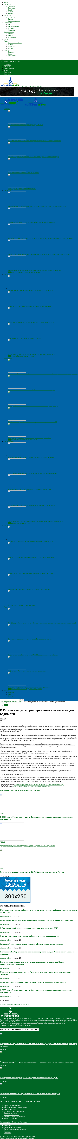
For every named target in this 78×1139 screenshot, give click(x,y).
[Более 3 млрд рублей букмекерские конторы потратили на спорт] (17, 571)
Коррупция (12, 37)
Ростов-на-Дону (5, 1122)
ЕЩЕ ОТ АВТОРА (34, 790)
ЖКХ (10, 10)
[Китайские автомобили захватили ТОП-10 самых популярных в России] (17, 653)
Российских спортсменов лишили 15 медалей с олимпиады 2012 (30, 541)
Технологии (12, 56)
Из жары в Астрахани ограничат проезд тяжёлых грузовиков (29, 687)
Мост (2, 813)
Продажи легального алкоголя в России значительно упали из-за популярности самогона (39, 254)
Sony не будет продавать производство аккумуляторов (31, 786)
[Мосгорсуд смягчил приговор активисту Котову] (17, 336)
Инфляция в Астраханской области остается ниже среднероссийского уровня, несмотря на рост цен (42, 374)
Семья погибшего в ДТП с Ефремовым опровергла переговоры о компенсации (35, 521)
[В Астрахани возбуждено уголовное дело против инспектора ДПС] (17, 456)
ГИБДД (10, 45)
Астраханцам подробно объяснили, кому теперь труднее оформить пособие (34, 270)
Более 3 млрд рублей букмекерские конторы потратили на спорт (30, 573)
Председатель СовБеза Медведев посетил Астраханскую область (30, 290)
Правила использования (12, 1127)
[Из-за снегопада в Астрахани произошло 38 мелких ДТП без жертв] (17, 504)
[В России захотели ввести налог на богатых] (17, 171)
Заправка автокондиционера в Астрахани (14, 1004)
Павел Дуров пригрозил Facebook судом (22, 189)
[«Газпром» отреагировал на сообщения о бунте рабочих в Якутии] (17, 320)
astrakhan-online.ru (6, 916)
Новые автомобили (15, 43)
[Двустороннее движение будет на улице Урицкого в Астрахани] (17, 637)
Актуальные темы (10, 1109)
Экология (11, 6)
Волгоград (15, 1122)
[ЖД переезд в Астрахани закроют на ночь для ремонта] (17, 669)
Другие (6, 50)
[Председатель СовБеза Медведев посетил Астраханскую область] (17, 288)
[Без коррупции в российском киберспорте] (17, 603)
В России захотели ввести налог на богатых (23, 173)
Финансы (11, 30)
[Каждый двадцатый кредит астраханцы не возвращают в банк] (17, 436)
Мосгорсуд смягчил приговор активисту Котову (25, 338)
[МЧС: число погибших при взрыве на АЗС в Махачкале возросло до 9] (17, 472)
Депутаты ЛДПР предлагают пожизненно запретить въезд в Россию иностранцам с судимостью (41, 238)
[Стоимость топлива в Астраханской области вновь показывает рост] (17, 221)
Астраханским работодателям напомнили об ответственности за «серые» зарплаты (37, 206)
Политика (7, 15)
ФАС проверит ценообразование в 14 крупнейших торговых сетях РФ (32, 422)
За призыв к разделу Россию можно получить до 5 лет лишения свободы (39, 785)
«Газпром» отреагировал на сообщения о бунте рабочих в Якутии (31, 322)
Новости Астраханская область (15, 1117)
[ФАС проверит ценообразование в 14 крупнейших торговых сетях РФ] (17, 420)
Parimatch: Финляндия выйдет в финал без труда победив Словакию (31, 557)
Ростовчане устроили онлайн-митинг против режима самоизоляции (31, 354)
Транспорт (11, 8)
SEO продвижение (29, 1136)
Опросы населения (10, 1113)
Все (9, 272)
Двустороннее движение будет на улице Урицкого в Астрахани (30, 639)
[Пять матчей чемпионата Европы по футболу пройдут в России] (17, 587)
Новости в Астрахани (11, 1115)
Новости (7, 2)
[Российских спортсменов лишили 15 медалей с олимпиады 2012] (17, 539)
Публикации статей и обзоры (14, 1111)
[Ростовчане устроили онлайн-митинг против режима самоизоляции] (17, 352)
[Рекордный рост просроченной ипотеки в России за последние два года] (17, 404)
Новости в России (10, 1118)
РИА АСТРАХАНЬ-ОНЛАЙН (12, 1136)
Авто (6, 41)
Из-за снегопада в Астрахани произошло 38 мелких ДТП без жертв (31, 505)
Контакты (7, 74)
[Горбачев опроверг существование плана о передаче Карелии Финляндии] (17, 155)
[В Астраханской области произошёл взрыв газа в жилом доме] (17, 488)
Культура (11, 52)
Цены (10, 24)
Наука (10, 54)
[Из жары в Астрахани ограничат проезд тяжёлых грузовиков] (17, 685)
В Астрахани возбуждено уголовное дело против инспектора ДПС (31, 457)
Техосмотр (11, 46)
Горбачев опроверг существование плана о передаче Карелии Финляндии (33, 157)
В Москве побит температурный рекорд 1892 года (25, 125)
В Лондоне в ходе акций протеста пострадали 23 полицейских (30, 306)
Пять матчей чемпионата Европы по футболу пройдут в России (30, 589)
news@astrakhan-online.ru (22, 1025)
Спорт (6, 39)
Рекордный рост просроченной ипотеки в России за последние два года (33, 406)
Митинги (11, 17)
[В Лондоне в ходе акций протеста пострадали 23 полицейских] (17, 304)
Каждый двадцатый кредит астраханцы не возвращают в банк (29, 438)
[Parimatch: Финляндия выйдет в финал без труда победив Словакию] (17, 555)
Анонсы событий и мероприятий (15, 1107)
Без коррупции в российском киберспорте (22, 605)
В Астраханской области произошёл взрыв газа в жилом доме (29, 489)
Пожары (11, 35)
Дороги (10, 48)
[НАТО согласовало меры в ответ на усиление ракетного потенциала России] (17, 139)
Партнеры (7, 72)
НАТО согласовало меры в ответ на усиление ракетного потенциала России (34, 141)
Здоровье (11, 13)
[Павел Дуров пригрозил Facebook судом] (17, 187)
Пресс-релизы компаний (12, 1106)
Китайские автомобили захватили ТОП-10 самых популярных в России (33, 655)
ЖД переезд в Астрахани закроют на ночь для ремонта (27, 671)
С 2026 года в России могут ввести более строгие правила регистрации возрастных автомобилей (42, 623)
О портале (7, 65)
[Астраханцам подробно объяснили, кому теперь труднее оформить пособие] (17, 269)
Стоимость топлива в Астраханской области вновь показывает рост (31, 222)
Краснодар (23, 1122)
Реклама (11, 28)
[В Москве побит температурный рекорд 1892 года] (17, 123)
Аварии (11, 34)
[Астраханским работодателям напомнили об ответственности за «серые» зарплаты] (17, 205)
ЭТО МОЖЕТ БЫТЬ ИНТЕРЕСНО (13, 790)
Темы (6, 70)
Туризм (10, 12)
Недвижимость (13, 26)
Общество (7, 4)
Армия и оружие (14, 21)
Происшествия (9, 32)
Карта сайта (8, 1125)
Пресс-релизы (9, 68)
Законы (10, 19)
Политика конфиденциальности (15, 1129)
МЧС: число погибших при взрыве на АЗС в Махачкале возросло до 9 (32, 473)
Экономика (8, 23)
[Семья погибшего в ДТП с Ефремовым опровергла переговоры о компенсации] (17, 519)
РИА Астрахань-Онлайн (8, 702)
